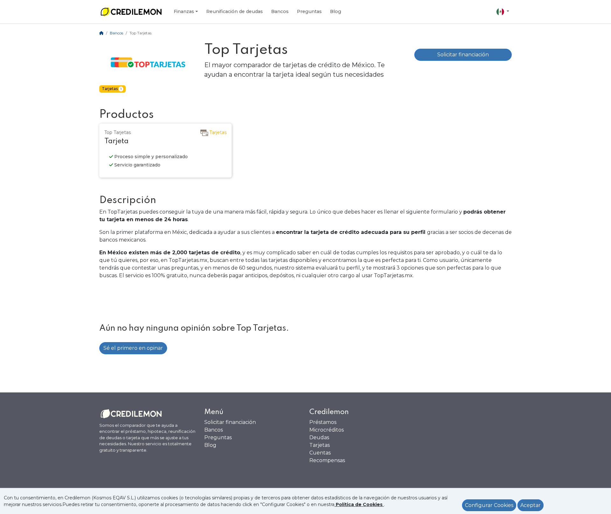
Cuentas (320, 453)
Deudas (319, 437)
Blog (335, 11)
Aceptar (530, 505)
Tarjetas (319, 445)
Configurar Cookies (489, 505)
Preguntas (309, 11)
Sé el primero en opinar (133, 348)
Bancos (280, 11)
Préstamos (322, 422)
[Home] (101, 33)
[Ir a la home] (131, 12)
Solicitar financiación (463, 55)
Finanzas (184, 11)
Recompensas (327, 460)
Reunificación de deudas (234, 11)
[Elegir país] (503, 11)
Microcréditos (326, 430)
